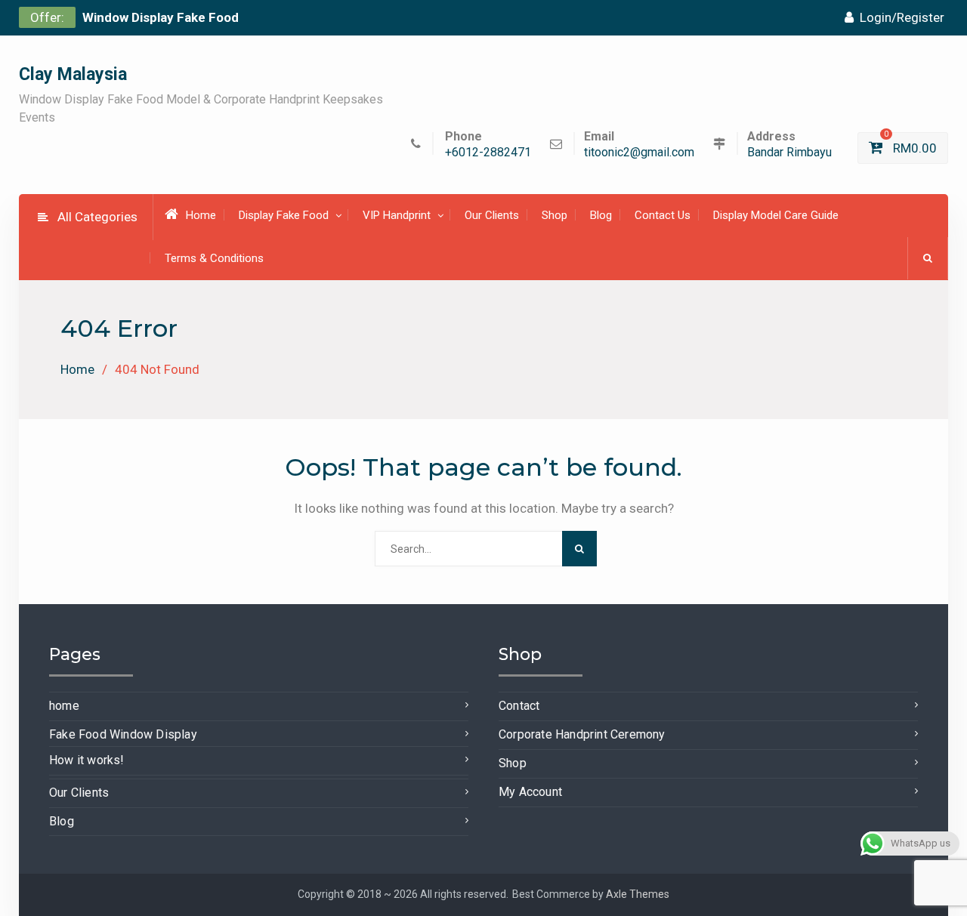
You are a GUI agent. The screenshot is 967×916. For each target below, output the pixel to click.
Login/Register (902, 17)
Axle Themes (637, 894)
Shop (554, 215)
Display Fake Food (284, 215)
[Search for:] (484, 548)
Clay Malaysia (73, 74)
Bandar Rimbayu (789, 153)
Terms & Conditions (214, 258)
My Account (530, 792)
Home (201, 215)
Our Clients (492, 215)
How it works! (87, 760)
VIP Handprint (397, 215)
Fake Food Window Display (123, 734)
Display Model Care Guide (776, 215)
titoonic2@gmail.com (639, 153)
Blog (601, 215)
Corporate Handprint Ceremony (582, 734)
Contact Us (662, 215)
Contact (519, 706)
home (64, 706)
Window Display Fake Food (160, 17)
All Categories (97, 216)
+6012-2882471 (488, 153)
